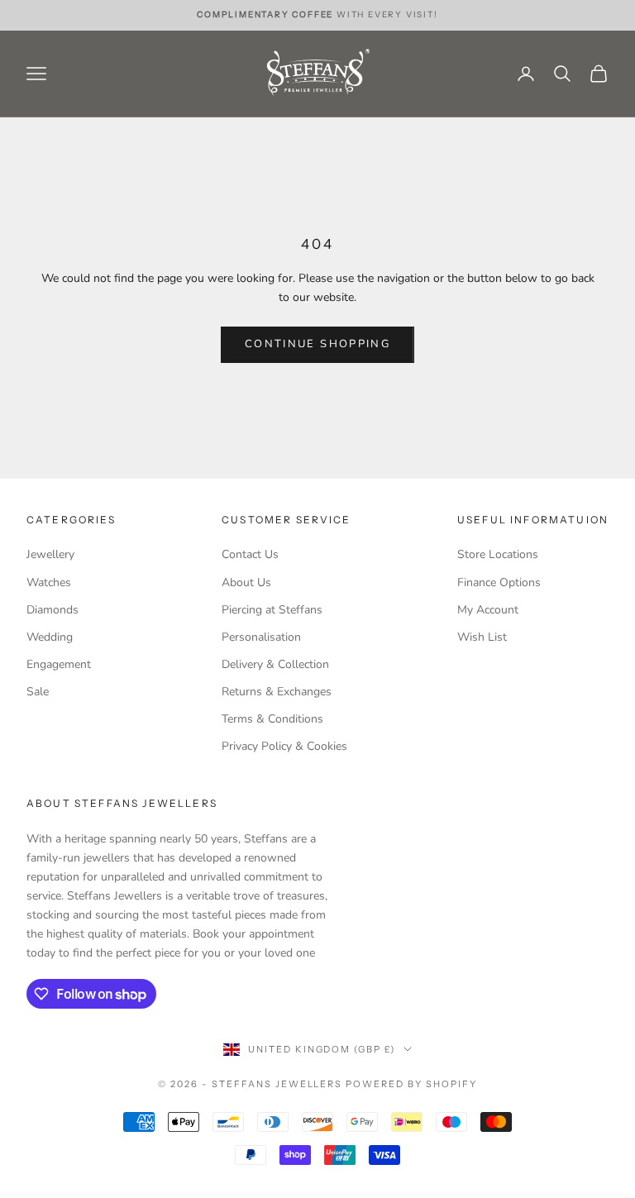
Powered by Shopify (411, 1084)
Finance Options (499, 582)
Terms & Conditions (272, 719)
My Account (487, 610)
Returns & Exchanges (277, 691)
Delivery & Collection (275, 664)
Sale (37, 691)
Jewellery (50, 554)
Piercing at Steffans (272, 610)
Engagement (58, 664)
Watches (48, 582)
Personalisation (261, 637)
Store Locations (497, 554)
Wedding (49, 637)
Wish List (482, 637)
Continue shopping (317, 343)
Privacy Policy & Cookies (284, 746)
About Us (246, 582)
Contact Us (250, 554)
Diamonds (52, 610)
